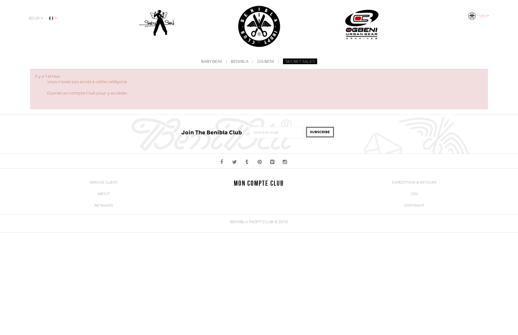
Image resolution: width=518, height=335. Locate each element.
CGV (414, 194)
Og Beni (265, 61)
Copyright (414, 206)
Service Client (104, 182)
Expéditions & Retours (414, 182)
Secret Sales (300, 61)
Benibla (240, 61)
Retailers (103, 206)
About (104, 194)
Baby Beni (211, 61)
